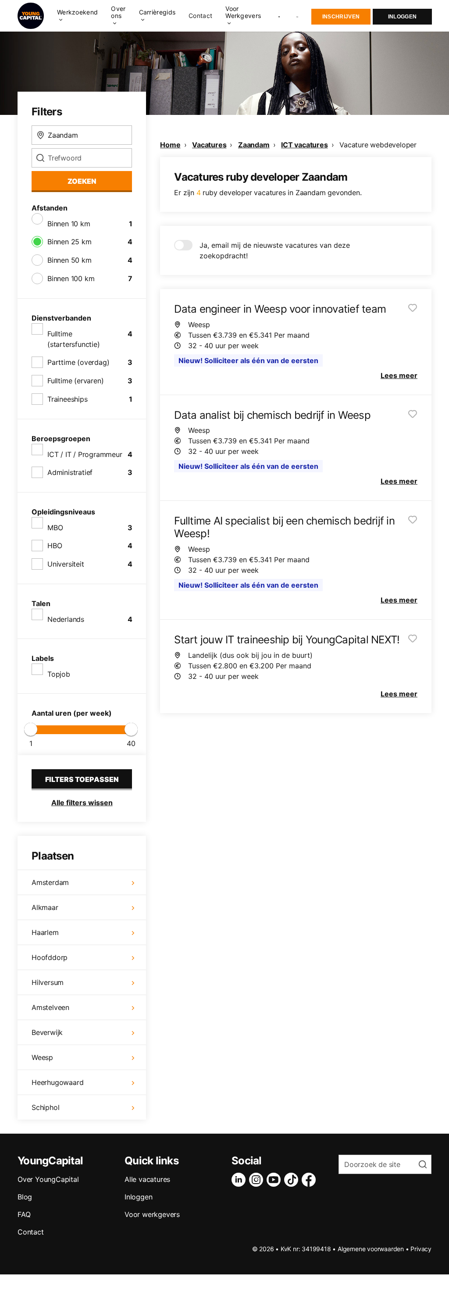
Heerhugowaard (57, 1082)
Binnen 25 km (69, 241)
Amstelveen (50, 1007)
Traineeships (67, 399)
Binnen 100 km (70, 278)
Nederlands (65, 619)
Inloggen (402, 17)
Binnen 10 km (68, 223)
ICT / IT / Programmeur (84, 454)
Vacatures (209, 144)
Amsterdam (50, 882)
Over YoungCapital (48, 1179)
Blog (25, 1196)
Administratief (70, 472)
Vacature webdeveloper (378, 144)
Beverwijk (47, 1032)
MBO (55, 527)
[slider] (30, 729)
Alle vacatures (147, 1179)
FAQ (24, 1214)
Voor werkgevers (152, 1214)
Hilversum (48, 982)
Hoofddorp (50, 957)
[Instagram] (258, 1180)
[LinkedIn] (240, 1180)
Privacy (420, 1248)
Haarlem (45, 932)
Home (170, 144)
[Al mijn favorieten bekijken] (279, 15)
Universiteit (65, 564)
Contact (200, 15)
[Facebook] (310, 1180)
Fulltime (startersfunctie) (73, 339)
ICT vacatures (304, 144)
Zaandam (254, 144)
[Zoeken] (298, 16)
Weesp (42, 1057)
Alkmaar (45, 907)
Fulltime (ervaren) (75, 380)
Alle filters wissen (82, 802)
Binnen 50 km (69, 260)
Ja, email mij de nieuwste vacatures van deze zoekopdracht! (275, 250)
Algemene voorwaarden (371, 1248)
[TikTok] (293, 1180)
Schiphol (45, 1107)
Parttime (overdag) (78, 362)
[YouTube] (275, 1180)
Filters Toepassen (82, 779)
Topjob (58, 674)
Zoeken (82, 181)
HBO (54, 545)
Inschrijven (341, 17)
